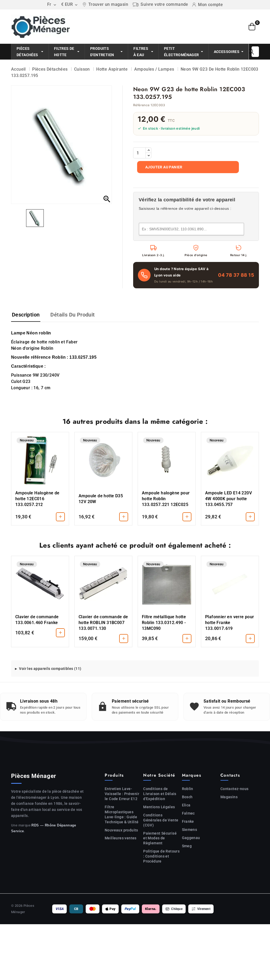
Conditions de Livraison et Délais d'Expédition (159, 794)
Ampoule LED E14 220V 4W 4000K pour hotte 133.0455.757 (228, 498)
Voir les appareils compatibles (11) (50, 668)
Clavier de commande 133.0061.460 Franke (37, 619)
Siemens (189, 829)
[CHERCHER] (251, 51)
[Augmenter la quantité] (148, 150)
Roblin (187, 789)
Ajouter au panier (163, 167)
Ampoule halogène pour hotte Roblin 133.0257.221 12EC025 (166, 498)
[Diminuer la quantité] (148, 155)
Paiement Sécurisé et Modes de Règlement (160, 838)
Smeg (187, 846)
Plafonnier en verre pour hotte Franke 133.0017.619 (229, 622)
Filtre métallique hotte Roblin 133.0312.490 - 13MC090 (164, 622)
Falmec (188, 813)
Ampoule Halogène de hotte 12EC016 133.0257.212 (37, 498)
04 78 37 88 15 (236, 275)
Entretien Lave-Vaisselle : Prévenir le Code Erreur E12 (122, 794)
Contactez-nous (234, 789)
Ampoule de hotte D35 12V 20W (101, 498)
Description (26, 314)
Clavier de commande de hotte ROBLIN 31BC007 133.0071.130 (103, 622)
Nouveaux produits (121, 830)
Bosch (187, 797)
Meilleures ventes (121, 838)
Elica (186, 805)
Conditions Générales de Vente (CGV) (160, 820)
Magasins (229, 797)
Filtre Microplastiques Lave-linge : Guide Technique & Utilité (122, 814)
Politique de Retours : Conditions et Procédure (161, 856)
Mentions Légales (159, 807)
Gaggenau (191, 838)
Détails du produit (72, 314)
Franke (188, 821)
